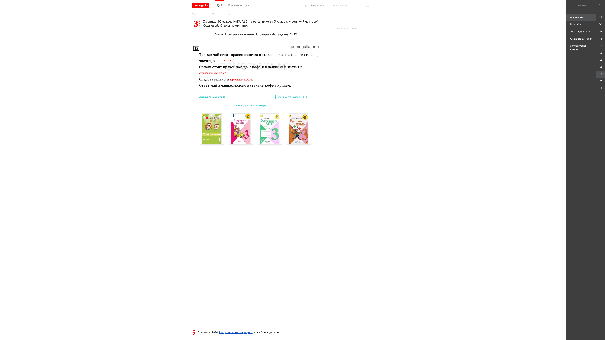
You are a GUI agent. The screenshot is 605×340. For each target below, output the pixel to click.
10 (600, 24)
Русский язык (577, 24)
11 (600, 17)
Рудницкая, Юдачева (236, 14)
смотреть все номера (251, 105)
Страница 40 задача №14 (291, 96)
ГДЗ (194, 14)
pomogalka (200, 5)
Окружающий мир (581, 38)
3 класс (204, 14)
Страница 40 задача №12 (212, 96)
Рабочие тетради (238, 5)
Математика (217, 14)
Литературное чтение (578, 47)
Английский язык (580, 31)
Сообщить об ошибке (347, 28)
